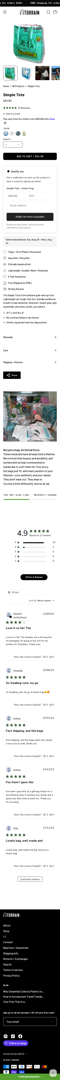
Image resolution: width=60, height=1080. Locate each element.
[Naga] (24, 133)
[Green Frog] (12, 133)
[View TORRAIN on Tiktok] (13, 1036)
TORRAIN (15, 1060)
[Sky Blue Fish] (18, 133)
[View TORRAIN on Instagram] (5, 1036)
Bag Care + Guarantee (15, 947)
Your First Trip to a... (15, 1001)
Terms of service (13, 969)
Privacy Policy (11, 975)
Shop (6, 931)
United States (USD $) (13, 1054)
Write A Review (34, 577)
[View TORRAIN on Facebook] (20, 1036)
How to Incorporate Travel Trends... (23, 996)
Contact (8, 942)
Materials (8, 337)
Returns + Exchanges (15, 958)
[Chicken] (6, 133)
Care (5, 350)
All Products (18, 86)
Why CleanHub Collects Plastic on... (23, 991)
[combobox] (41, 600)
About (7, 925)
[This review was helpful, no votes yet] (45, 657)
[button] (30, 1077)
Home (6, 86)
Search (7, 964)
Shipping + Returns (13, 362)
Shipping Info (10, 953)
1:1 (4, 936)
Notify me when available (30, 216)
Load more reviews (30, 879)
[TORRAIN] (30, 12)
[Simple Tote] (10, 73)
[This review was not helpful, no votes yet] (50, 657)
